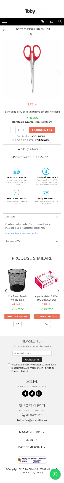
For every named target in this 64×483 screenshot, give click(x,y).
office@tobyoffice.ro (34, 420)
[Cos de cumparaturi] (51, 21)
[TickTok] (32, 393)
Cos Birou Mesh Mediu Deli (17, 298)
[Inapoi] (2, 29)
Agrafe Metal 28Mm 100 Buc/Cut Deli (46, 298)
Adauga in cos (42, 130)
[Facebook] (25, 393)
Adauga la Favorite (30, 149)
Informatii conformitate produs (21, 233)
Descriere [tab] (10, 216)
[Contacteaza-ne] (43, 21)
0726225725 (34, 415)
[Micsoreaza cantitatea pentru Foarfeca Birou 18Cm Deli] (13, 130)
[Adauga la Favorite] (17, 324)
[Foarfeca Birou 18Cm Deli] (32, 69)
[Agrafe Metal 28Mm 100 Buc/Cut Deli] (47, 280)
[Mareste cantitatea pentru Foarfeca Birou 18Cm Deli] (23, 130)
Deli (32, 34)
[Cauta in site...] (60, 21)
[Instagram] (39, 393)
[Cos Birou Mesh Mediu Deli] (17, 280)
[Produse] (5, 22)
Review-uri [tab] (13, 241)
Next (58, 73)
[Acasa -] (32, 9)
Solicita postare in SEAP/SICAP (31, 157)
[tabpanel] (32, 69)
